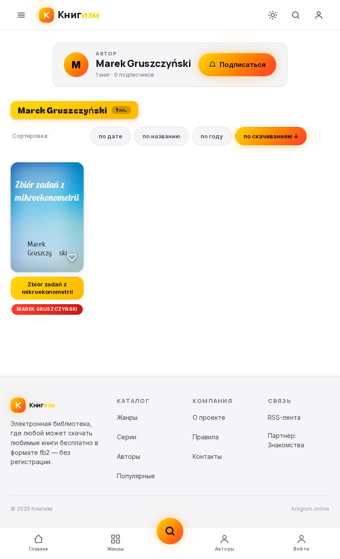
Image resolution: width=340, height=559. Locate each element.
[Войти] (318, 15)
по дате (110, 136)
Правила (206, 437)
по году (212, 136)
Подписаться (243, 64)
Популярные (136, 476)
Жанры (115, 548)
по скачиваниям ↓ (270, 136)
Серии (126, 437)
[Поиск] (295, 15)
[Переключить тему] (272, 15)
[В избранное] (72, 257)
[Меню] (21, 15)
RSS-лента (284, 417)
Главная (38, 548)
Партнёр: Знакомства (286, 440)
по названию (161, 136)
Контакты (207, 456)
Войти (301, 548)
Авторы (224, 548)
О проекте (209, 417)
